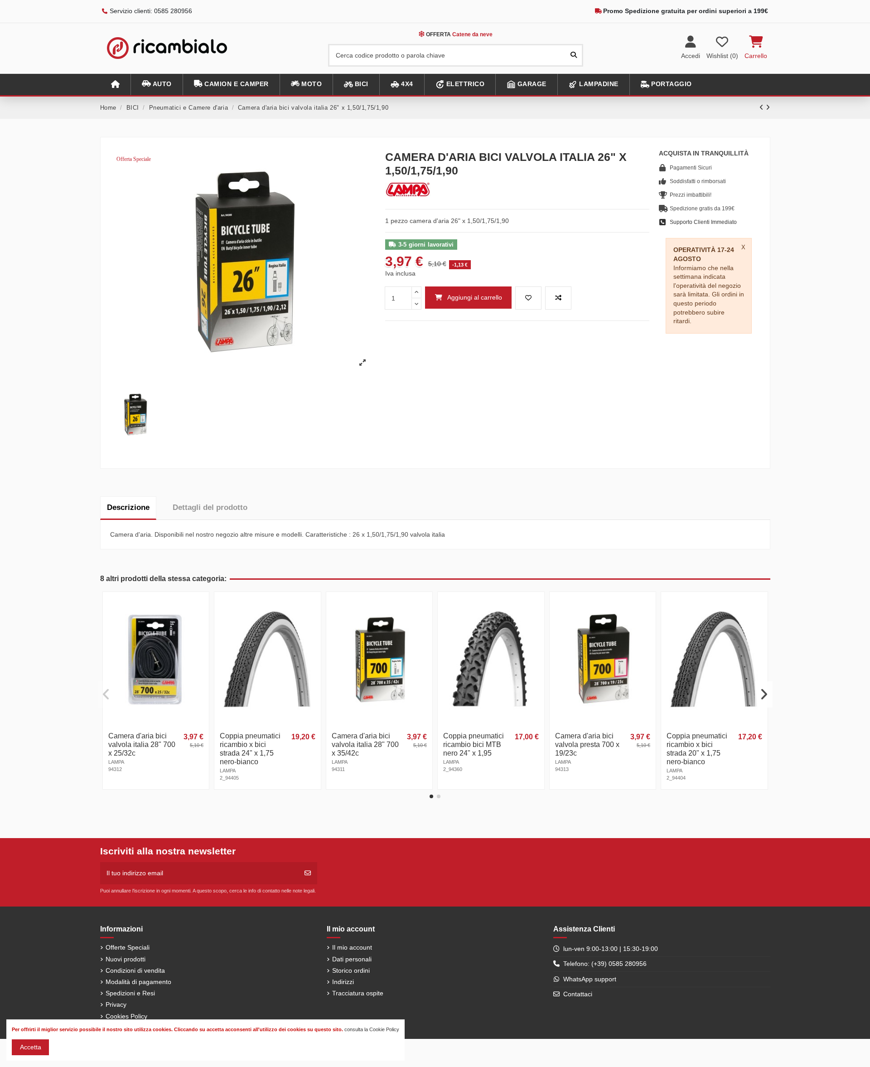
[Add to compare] (558, 298)
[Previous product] (762, 107)
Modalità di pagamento (138, 981)
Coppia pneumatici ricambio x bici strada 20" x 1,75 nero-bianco (697, 749)
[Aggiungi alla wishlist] (528, 298)
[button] (156, 84)
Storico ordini (351, 970)
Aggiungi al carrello (474, 297)
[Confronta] (201, 622)
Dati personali (352, 959)
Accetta (30, 1047)
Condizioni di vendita (135, 970)
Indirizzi (343, 981)
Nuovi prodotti (125, 959)
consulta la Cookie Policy (371, 1029)
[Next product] (768, 107)
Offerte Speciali (128, 947)
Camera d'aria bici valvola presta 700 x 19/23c (587, 744)
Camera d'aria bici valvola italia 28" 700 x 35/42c (365, 744)
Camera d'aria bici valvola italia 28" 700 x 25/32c (141, 744)
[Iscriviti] (307, 873)
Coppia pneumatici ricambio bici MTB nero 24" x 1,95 (473, 744)
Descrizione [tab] (128, 507)
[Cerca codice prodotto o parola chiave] (573, 55)
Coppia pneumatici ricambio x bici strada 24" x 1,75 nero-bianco (250, 749)
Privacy (116, 1004)
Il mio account (352, 947)
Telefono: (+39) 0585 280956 (605, 963)
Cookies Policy (126, 1016)
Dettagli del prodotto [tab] (210, 507)
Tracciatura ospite (357, 993)
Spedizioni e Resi (130, 993)
